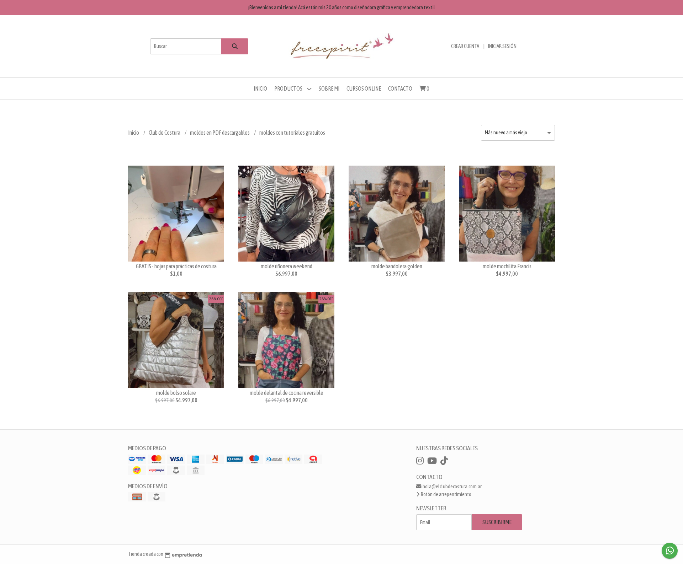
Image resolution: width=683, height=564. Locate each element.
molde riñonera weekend (286, 266)
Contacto (400, 88)
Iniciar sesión (502, 46)
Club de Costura (165, 132)
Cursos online (363, 88)
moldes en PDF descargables (220, 132)
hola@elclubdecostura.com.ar (452, 486)
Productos (288, 88)
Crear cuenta (465, 46)
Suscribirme (497, 522)
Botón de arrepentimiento (445, 494)
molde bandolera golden (396, 266)
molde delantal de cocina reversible (286, 393)
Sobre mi (329, 88)
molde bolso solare (176, 393)
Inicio (260, 88)
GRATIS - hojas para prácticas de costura (176, 266)
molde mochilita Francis (507, 266)
